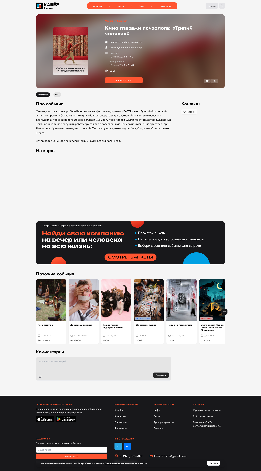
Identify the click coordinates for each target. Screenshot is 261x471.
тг (118, 446)
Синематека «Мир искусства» (127, 41)
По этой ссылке (113, 463)
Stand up (119, 410)
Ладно (213, 463)
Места (121, 6)
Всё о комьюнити (203, 416)
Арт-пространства (164, 422)
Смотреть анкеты (130, 257)
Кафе (157, 410)
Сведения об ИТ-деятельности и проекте (207, 424)
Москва (48, 8)
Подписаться (71, 456)
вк (127, 446)
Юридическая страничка (207, 410)
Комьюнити (165, 6)
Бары (157, 416)
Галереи (158, 428)
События (97, 6)
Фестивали (120, 428)
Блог (141, 6)
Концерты (120, 416)
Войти (212, 6)
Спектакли (120, 422)
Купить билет (123, 80)
